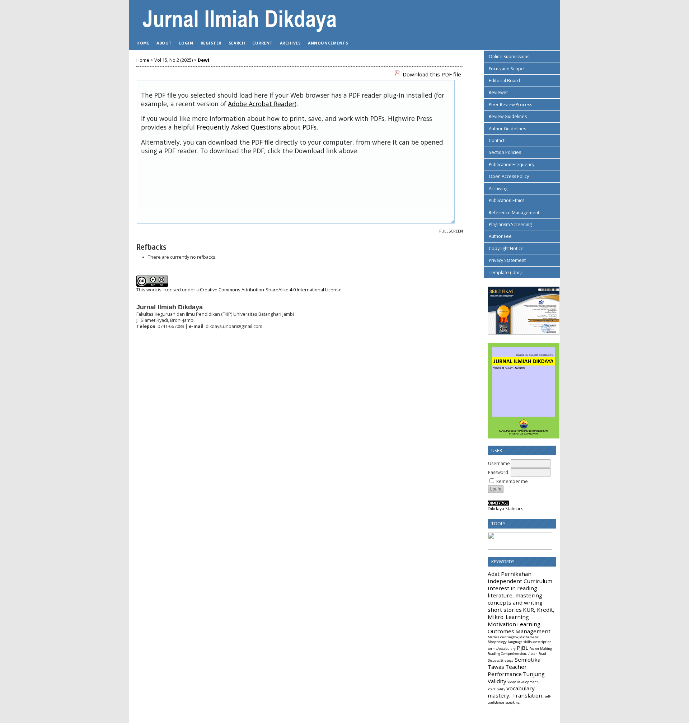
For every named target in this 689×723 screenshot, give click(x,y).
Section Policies (505, 152)
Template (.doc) (505, 272)
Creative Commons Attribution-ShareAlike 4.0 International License (271, 290)
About (164, 43)
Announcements (328, 43)
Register (211, 43)
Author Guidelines (507, 129)
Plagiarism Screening (510, 224)
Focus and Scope (506, 69)
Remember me (512, 481)
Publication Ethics (506, 200)
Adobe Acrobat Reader (261, 103)
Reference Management (514, 213)
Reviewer (498, 92)
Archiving (498, 189)
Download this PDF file (432, 74)
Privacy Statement (507, 260)
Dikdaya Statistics (505, 509)
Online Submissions (509, 56)
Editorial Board (504, 81)
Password (498, 472)
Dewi (203, 60)
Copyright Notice (506, 248)
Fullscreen (451, 231)
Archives (290, 43)
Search (237, 43)
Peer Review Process (510, 105)
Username (499, 463)
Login (186, 43)
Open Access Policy (509, 176)
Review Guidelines (508, 116)
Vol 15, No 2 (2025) (173, 60)
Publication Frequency (511, 164)
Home (142, 43)
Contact (497, 140)
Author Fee (500, 236)
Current (262, 43)
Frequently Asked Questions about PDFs (257, 127)
